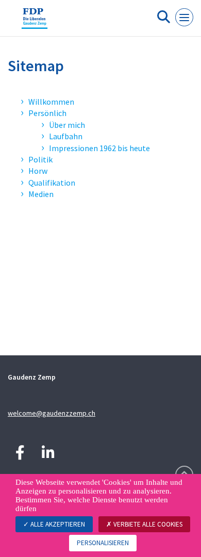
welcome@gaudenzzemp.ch (51, 413)
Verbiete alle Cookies (147, 524)
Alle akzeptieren (57, 524)
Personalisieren (103, 542)
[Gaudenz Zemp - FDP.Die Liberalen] (34, 22)
